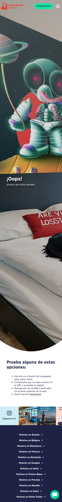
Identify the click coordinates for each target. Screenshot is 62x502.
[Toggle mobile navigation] (57, 6)
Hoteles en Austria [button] (29, 434)
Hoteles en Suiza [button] (29, 491)
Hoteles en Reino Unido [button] (29, 496)
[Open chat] (54, 494)
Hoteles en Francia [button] (29, 451)
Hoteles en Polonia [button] (29, 479)
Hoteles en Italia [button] (29, 468)
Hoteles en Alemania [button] (29, 457)
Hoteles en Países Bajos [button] (29, 474)
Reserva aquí (44, 6)
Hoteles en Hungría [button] (29, 462)
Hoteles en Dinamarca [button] (29, 445)
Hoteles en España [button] (29, 485)
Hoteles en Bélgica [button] (29, 440)
